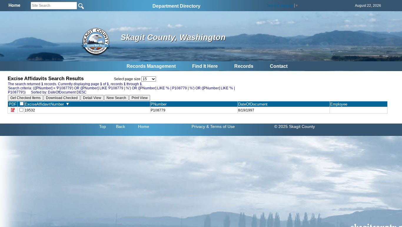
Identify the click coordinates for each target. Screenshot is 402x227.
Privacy (198, 126)
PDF (12, 104)
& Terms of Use (220, 126)
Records (243, 66)
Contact (279, 66)
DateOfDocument (254, 104)
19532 (30, 110)
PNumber (160, 104)
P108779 (158, 110)
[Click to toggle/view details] (358, 110)
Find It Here (205, 66)
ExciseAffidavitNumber (45, 104)
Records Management (151, 66)
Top (102, 126)
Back (120, 126)
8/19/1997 (246, 110)
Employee (340, 104)
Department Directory (176, 6)
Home (143, 126)
